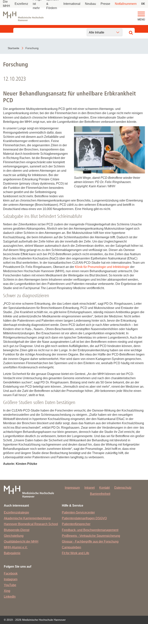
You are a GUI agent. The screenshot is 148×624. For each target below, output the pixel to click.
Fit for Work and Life (75, 553)
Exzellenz (21, 3)
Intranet (89, 487)
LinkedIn (10, 596)
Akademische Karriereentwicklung (27, 518)
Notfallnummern (126, 3)
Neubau (90, 3)
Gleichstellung (14, 535)
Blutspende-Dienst (16, 530)
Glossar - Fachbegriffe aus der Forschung (90, 541)
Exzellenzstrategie (16, 512)
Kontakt (104, 487)
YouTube (10, 585)
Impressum (72, 487)
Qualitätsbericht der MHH (21, 541)
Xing (7, 590)
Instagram (10, 579)
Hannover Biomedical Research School (31, 524)
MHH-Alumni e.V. (16, 547)
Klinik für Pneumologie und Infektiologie (102, 267)
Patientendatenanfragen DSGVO (84, 518)
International (71, 3)
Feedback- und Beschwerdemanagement (90, 530)
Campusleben (71, 547)
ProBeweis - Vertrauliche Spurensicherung (91, 535)
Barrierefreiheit (100, 493)
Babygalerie (12, 553)
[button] (141, 14)
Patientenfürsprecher (76, 524)
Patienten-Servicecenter (78, 512)
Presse (105, 3)
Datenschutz (122, 487)
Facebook (11, 573)
